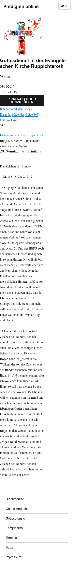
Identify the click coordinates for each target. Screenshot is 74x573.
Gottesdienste (15, 518)
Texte (9, 547)
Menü (64, 6)
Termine (11, 537)
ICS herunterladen (11, 109)
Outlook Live (8, 120)
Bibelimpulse (15, 499)
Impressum (13, 557)
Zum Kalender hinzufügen (22, 100)
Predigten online (21, 6)
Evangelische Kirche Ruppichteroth (22, 135)
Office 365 (31, 114)
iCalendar (18, 114)
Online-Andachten (18, 508)
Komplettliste (15, 528)
